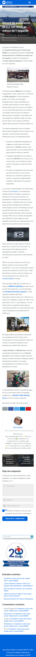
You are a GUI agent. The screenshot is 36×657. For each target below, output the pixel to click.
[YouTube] (22, 641)
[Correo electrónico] (3, 641)
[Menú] (29, 2)
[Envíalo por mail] (5, 409)
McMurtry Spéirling (15, 286)
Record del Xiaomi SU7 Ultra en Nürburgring (18, 599)
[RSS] (32, 641)
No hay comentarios (10, 40)
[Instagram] (27, 641)
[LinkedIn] (18, 641)
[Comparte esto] (11, 409)
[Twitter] (13, 641)
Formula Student (7, 279)
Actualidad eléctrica (10, 38)
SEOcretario (23, 35)
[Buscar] (34, 2)
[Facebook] (8, 641)
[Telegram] (18, 646)
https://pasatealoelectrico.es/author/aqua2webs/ (20, 431)
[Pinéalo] (28, 409)
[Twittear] (16, 409)
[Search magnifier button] (32, 536)
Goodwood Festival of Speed (15, 292)
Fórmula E (15, 191)
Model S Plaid (18, 395)
